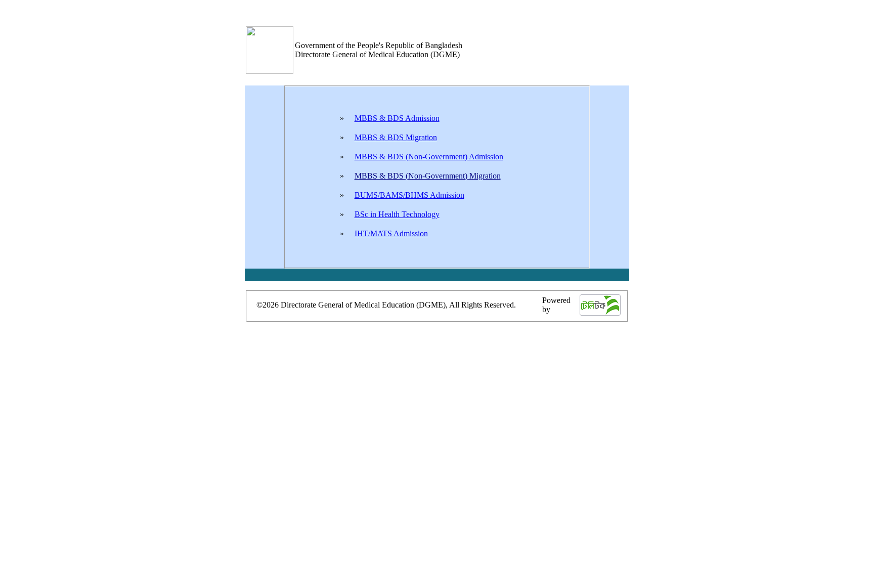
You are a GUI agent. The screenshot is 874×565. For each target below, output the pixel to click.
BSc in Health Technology (397, 214)
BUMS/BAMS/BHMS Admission (409, 195)
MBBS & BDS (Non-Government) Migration (428, 175)
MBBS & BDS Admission (397, 118)
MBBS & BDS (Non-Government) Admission (429, 156)
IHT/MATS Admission (391, 233)
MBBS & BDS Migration (396, 137)
